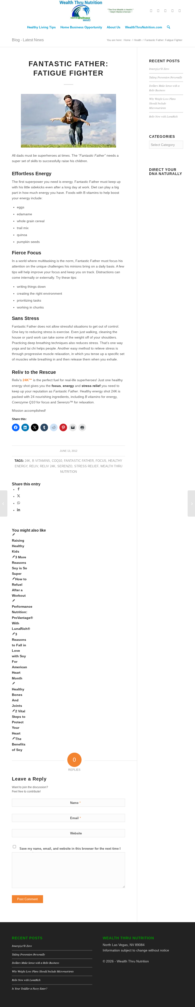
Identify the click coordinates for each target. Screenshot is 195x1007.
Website (76, 833)
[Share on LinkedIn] (18, 510)
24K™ (27, 380)
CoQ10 (57, 460)
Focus (101, 460)
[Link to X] (151, 10)
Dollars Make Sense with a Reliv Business (35, 963)
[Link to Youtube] (172, 10)
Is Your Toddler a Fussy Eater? (29, 988)
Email (75, 818)
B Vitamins (41, 460)
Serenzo (64, 466)
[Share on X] (18, 496)
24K (27, 460)
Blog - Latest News (28, 40)
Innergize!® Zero (159, 69)
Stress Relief (86, 466)
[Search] (167, 27)
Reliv (33, 466)
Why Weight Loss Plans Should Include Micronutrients (162, 103)
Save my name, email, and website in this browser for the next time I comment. (70, 851)
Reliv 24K (47, 466)
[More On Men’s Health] (3, 503)
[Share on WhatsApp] (18, 503)
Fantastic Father (79, 460)
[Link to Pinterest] (165, 10)
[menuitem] (41, 27)
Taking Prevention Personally (165, 77)
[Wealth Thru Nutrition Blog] (97, 10)
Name (75, 803)
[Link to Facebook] (158, 10)
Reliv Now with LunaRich (163, 116)
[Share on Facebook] (18, 489)
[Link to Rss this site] (179, 10)
